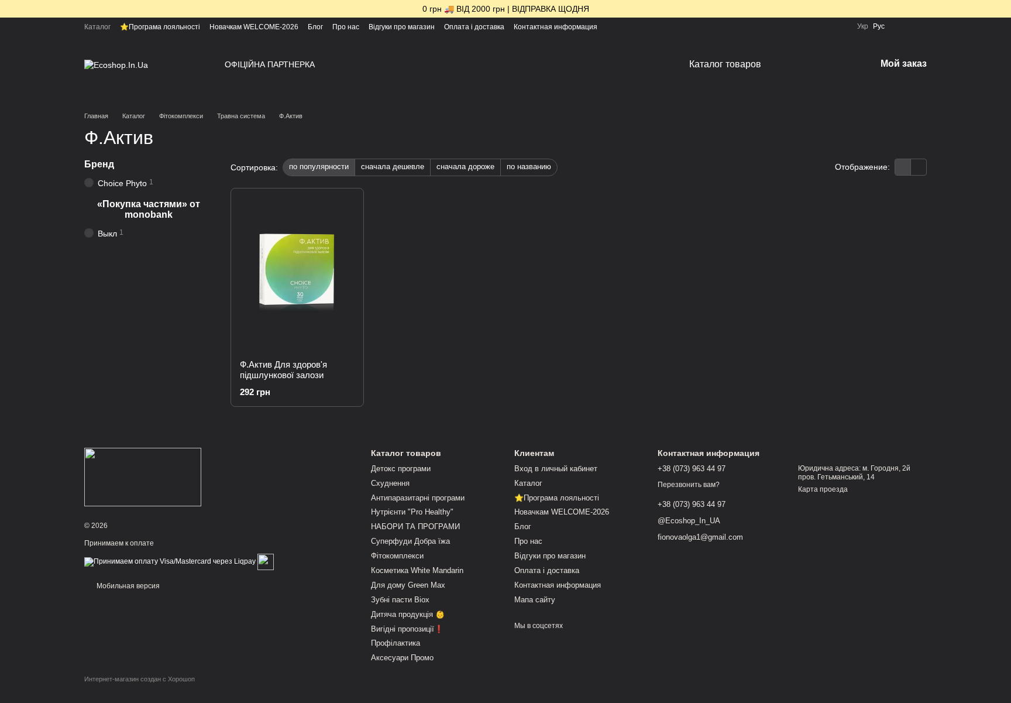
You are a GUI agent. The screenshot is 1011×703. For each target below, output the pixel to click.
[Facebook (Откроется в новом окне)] (798, 26)
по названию (529, 166)
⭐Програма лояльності (160, 27)
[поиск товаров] (805, 64)
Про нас (345, 27)
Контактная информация (555, 27)
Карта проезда (823, 489)
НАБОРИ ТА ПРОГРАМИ (415, 526)
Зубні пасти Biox (400, 599)
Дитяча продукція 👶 (408, 614)
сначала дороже (465, 166)
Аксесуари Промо (402, 657)
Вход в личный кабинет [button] (555, 468)
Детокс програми (401, 468)
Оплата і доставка (474, 27)
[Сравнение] (901, 26)
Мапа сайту (534, 599)
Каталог (97, 27)
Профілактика (395, 643)
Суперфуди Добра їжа (410, 541)
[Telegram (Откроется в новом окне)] (826, 26)
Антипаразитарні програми (418, 497)
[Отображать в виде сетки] (903, 167)
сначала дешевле (392, 166)
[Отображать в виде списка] (918, 167)
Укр (862, 26)
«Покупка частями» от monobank (148, 209)
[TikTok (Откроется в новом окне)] (784, 26)
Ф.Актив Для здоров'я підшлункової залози (283, 369)
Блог (315, 27)
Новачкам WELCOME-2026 (253, 27)
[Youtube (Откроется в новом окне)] (812, 26)
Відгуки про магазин (402, 27)
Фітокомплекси (397, 555)
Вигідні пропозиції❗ (407, 629)
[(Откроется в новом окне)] (265, 561)
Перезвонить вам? (689, 485)
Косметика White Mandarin (417, 570)
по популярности (319, 166)
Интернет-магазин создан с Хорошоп (139, 679)
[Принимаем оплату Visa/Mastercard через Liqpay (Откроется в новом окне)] (170, 561)
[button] (1001, 8)
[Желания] (922, 26)
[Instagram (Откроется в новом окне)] (770, 26)
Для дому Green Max (408, 585)
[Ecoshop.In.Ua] (142, 476)
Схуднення (390, 483)
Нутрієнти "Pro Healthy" (412, 511)
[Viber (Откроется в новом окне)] (840, 26)
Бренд (99, 164)
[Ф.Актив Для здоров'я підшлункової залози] (297, 274)
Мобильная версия (127, 586)
